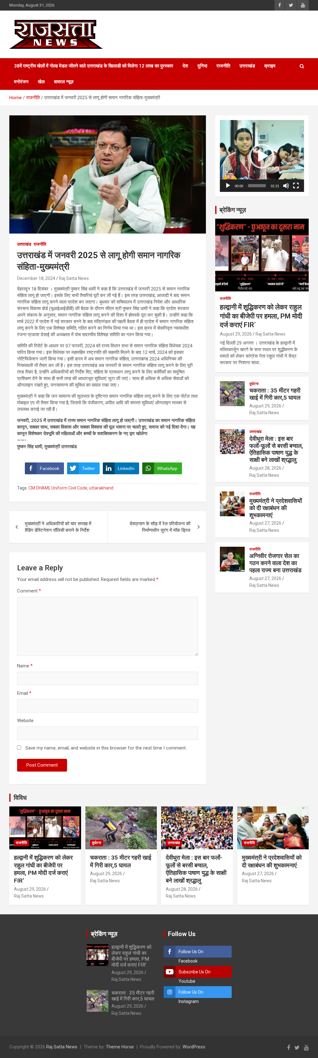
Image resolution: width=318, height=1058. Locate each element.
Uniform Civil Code (69, 487)
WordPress (194, 1047)
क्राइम (269, 66)
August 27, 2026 (265, 523)
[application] (262, 156)
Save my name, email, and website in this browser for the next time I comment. (106, 748)
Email (24, 693)
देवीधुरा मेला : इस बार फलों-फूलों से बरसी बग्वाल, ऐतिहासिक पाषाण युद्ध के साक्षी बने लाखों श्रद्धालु (276, 449)
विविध (20, 797)
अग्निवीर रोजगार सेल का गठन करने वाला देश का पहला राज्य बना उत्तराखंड (275, 563)
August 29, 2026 (236, 334)
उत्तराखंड (247, 66)
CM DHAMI (39, 487)
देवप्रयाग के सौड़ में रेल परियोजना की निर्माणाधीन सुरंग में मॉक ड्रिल (160, 527)
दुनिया (202, 66)
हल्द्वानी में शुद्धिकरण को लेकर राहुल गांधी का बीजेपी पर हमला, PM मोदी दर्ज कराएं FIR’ (261, 316)
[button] (261, 156)
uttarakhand (101, 487)
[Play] (228, 186)
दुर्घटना (254, 384)
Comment (29, 591)
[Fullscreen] (296, 186)
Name (25, 666)
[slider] (257, 185)
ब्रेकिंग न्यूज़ (233, 210)
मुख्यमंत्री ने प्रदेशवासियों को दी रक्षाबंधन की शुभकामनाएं (275, 508)
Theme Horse (120, 1047)
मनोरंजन (21, 82)
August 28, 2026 (265, 468)
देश (185, 66)
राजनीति (223, 66)
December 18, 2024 (36, 278)
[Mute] (286, 186)
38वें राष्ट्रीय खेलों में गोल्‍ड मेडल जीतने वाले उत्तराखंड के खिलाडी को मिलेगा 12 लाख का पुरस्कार (93, 66)
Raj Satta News (74, 278)
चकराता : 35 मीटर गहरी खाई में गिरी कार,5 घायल (274, 394)
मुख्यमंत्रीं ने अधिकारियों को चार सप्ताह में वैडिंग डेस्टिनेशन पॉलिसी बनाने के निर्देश (58, 527)
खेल (41, 82)
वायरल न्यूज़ (64, 82)
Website (25, 720)
